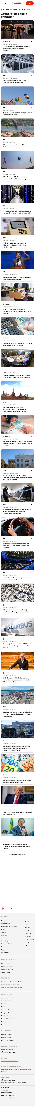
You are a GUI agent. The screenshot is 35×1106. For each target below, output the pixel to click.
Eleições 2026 (22, 9)
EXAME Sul (4, 1004)
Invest (3, 947)
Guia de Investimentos (7, 969)
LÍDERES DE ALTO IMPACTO (9, 926)
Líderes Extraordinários (8, 1019)
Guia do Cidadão (5, 963)
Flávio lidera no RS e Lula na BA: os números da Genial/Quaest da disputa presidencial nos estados (15, 179)
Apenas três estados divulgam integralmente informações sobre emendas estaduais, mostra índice (14, 409)
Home (3, 920)
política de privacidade (8, 1095)
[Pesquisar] (6, 3)
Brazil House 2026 (6, 1001)
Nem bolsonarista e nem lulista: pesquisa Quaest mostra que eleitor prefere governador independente (17, 511)
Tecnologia (28, 936)
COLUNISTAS (5, 953)
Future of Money (29, 939)
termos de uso (5, 1090)
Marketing (28, 927)
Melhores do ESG (6, 1037)
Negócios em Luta (6, 1022)
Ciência (27, 942)
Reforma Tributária (6, 998)
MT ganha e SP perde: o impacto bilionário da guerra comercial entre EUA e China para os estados (17, 714)
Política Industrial (6, 1025)
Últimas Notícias (5, 923)
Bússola (3, 1007)
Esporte (27, 930)
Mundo (27, 921)
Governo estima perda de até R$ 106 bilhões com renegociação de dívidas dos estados (17, 846)
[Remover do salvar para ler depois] (31, 41)
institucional (5, 1087)
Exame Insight (5, 941)
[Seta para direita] (31, 9)
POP (26, 945)
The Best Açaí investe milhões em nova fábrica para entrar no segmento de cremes (16, 48)
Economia (4, 935)
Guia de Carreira (5, 972)
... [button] (9, 908)
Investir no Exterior (6, 1016)
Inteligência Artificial (7, 944)
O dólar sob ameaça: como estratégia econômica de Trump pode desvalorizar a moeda (17, 612)
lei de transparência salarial (9, 1098)
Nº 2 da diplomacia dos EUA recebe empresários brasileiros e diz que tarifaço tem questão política (17, 477)
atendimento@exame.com (9, 1061)
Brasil (3, 929)
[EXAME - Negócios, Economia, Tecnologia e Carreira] (17, 3)
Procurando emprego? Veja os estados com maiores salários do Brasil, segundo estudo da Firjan (17, 443)
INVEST (3, 9)
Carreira (3, 932)
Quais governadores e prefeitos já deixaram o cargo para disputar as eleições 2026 (14, 245)
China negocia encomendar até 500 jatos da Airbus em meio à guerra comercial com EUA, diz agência (17, 646)
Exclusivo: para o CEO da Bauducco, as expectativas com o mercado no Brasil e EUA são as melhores (16, 680)
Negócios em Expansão (7, 1040)
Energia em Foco (5, 1013)
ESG (2, 938)
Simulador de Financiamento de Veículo (12, 987)
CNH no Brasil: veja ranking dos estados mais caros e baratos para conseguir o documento (16, 546)
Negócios (9, 9)
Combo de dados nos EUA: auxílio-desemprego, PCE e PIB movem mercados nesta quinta (17, 311)
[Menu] (2, 3)
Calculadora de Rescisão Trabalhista (11, 982)
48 (11, 908)
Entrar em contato (7, 1049)
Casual (26, 924)
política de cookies (6, 1092)
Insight (15, 9)
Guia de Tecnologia (6, 966)
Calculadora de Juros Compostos (10, 985)
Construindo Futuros (7, 1010)
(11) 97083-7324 (9, 1080)
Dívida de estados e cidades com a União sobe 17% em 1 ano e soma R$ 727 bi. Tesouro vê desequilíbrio (16, 748)
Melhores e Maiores (6, 1034)
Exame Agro (28, 933)
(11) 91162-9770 (9, 1052)
